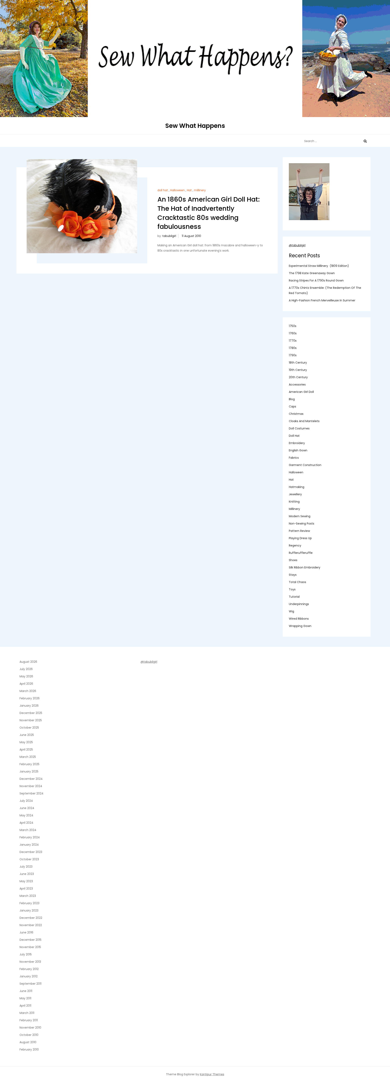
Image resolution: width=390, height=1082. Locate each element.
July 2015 (26, 954)
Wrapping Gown (300, 626)
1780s (293, 348)
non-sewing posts (301, 523)
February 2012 (29, 969)
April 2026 (26, 684)
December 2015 (30, 940)
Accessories (297, 384)
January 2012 (29, 976)
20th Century (298, 377)
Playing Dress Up (300, 538)
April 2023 (26, 888)
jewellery (295, 494)
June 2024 (27, 808)
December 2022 (31, 918)
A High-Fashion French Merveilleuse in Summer (322, 300)
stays (293, 575)
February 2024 (30, 837)
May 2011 (25, 998)
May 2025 (26, 742)
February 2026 (30, 698)
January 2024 (29, 845)
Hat (189, 190)
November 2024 (31, 786)
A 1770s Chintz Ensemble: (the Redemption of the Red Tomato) (325, 290)
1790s (293, 355)
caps (292, 406)
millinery (200, 190)
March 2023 (28, 896)
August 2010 (28, 1042)
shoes (293, 560)
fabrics (294, 458)
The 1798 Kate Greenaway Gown (312, 273)
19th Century (298, 370)
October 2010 (29, 1035)
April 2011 (25, 1006)
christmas (296, 414)
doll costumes (299, 428)
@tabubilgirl (297, 245)
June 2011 (26, 991)
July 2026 (26, 669)
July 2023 (26, 867)
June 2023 (27, 874)
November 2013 (30, 962)
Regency (295, 545)
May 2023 (26, 881)
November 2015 (30, 947)
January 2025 (29, 771)
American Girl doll (301, 392)
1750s (292, 326)
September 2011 (30, 984)
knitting (294, 502)
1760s (293, 333)
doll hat (162, 190)
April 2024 (26, 823)
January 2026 (29, 706)
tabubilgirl (169, 236)
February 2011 (29, 1020)
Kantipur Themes (212, 1074)
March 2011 (27, 1013)
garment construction (305, 465)
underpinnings (299, 604)
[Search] (365, 141)
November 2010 (30, 1028)
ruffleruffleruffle (301, 553)
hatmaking (296, 487)
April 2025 (26, 749)
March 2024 (28, 830)
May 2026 (26, 676)
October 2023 (29, 859)
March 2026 (28, 691)
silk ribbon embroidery (304, 567)
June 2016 (26, 932)
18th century (298, 363)
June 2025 (27, 735)
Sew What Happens (195, 125)
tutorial (294, 597)
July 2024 (26, 801)
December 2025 (31, 713)
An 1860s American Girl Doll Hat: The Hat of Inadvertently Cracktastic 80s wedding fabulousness (208, 213)
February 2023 (29, 903)
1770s (293, 341)
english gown (298, 450)
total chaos (297, 582)
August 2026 (28, 662)
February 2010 (29, 1049)
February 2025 (29, 764)
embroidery (297, 443)
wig (291, 611)
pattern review (299, 531)
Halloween (177, 190)
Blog (292, 399)
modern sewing (299, 516)
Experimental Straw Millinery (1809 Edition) (319, 266)
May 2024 (26, 815)
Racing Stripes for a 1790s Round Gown (316, 280)
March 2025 (28, 757)
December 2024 (31, 779)
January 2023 (29, 910)
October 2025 (29, 728)
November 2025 (31, 720)
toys (292, 589)
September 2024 (31, 793)
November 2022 (31, 925)
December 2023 (31, 852)
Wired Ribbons (299, 619)
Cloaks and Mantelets (304, 421)
